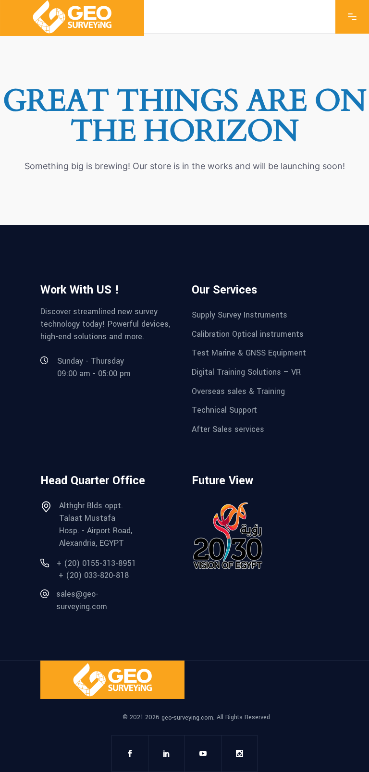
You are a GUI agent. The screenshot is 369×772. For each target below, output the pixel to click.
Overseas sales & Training (238, 390)
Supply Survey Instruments (239, 314)
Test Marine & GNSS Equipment (249, 352)
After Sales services (228, 429)
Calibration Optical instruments (248, 333)
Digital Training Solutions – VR (246, 372)
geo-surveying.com (187, 717)
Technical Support (224, 410)
